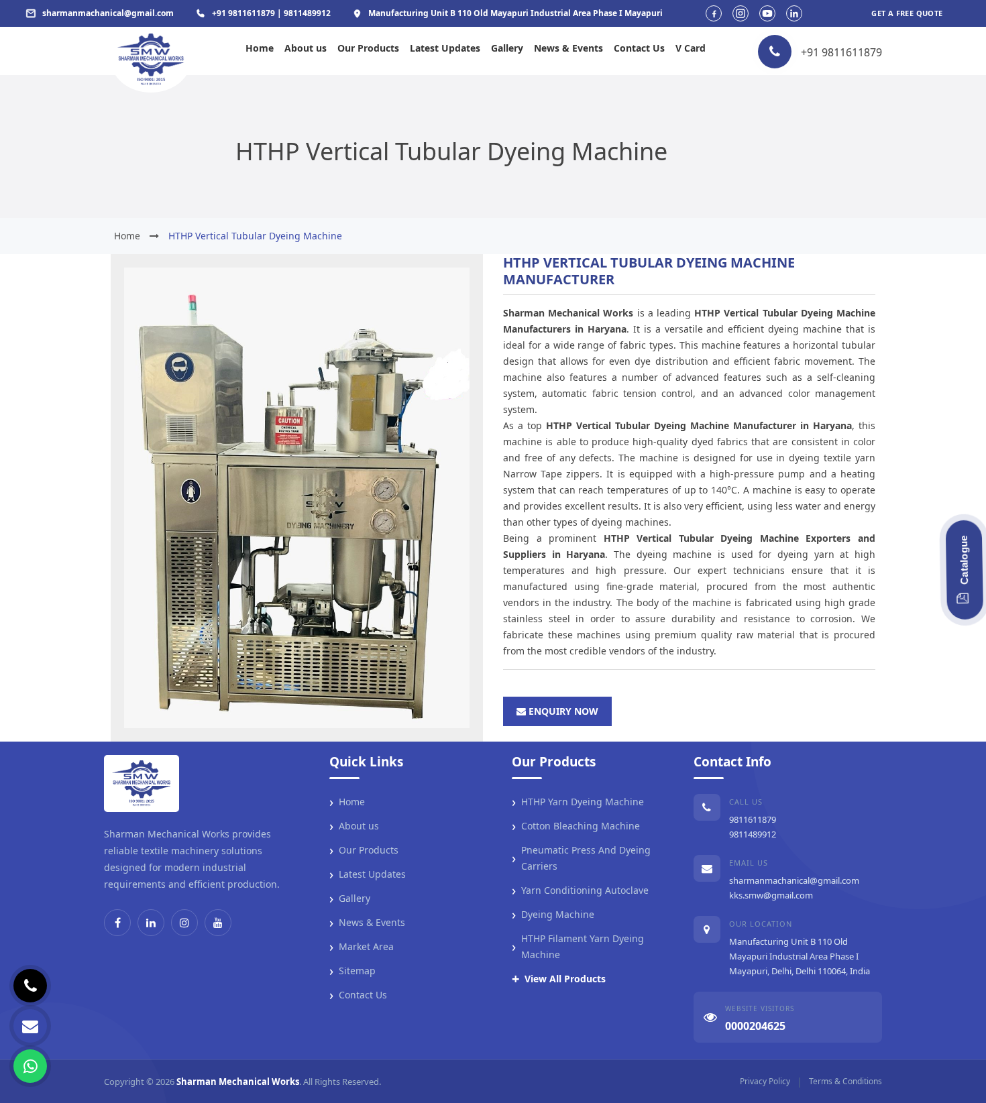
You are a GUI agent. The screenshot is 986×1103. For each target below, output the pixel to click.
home (127, 235)
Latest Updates (445, 48)
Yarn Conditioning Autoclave (580, 890)
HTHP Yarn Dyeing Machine (578, 802)
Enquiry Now (562, 711)
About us (305, 48)
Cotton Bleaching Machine (576, 826)
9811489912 (752, 834)
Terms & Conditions (845, 1081)
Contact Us (639, 48)
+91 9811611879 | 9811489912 (271, 13)
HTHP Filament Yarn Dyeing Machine (578, 946)
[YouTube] (218, 922)
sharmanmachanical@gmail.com (794, 880)
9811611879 (752, 819)
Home (259, 48)
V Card (690, 48)
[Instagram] (184, 922)
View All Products (559, 979)
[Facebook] (117, 922)
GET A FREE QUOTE (906, 13)
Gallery (507, 48)
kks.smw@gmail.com (771, 895)
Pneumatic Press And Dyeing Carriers (581, 858)
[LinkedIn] (151, 922)
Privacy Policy (765, 1081)
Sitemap (352, 971)
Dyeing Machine (553, 915)
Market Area (361, 947)
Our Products (368, 48)
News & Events (568, 48)
